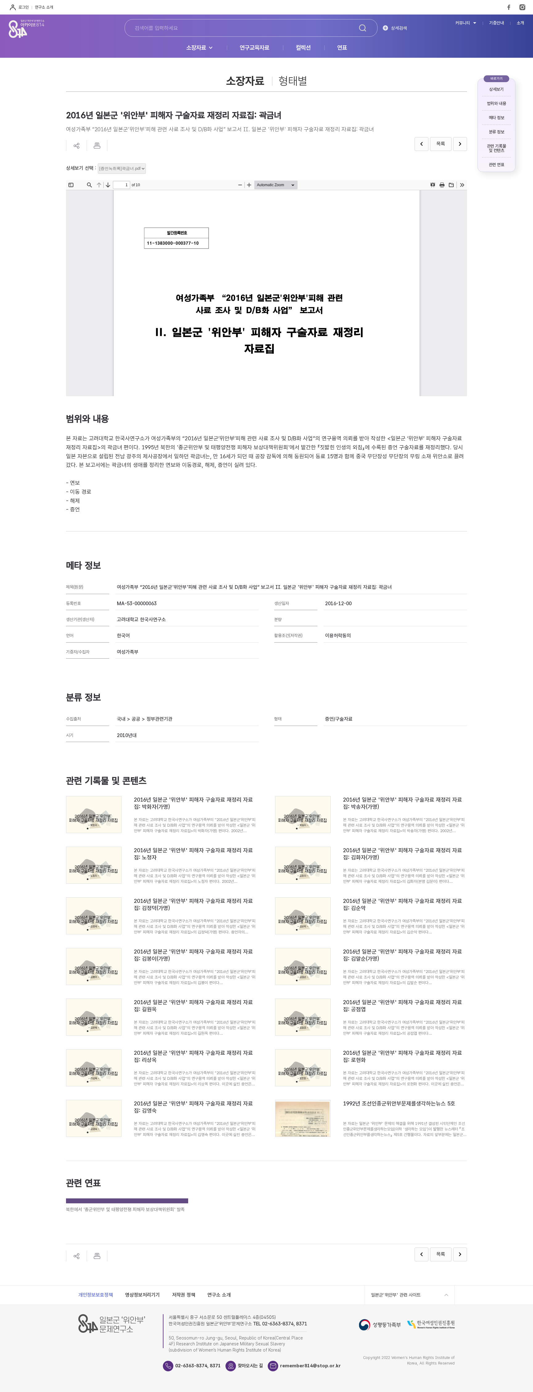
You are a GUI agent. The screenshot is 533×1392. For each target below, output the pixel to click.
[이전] (421, 144)
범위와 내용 (496, 103)
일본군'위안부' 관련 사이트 (396, 1295)
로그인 (24, 7)
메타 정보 (496, 117)
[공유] (76, 145)
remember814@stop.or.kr (310, 1366)
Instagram (522, 7)
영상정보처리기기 (142, 1295)
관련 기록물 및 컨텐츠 (496, 148)
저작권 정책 (183, 1295)
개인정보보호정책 (95, 1295)
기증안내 (496, 23)
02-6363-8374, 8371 (198, 1366)
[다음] (460, 144)
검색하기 (362, 28)
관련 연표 (496, 164)
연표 (342, 48)
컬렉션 (303, 48)
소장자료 (196, 48)
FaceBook (508, 7)
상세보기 (496, 89)
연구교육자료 (254, 48)
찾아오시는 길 (250, 1366)
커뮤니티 (462, 23)
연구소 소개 (44, 7)
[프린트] (97, 145)
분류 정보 (496, 131)
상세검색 (399, 28)
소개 (520, 23)
